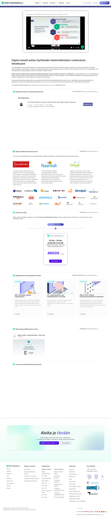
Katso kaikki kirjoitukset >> (91, 275)
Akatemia (61, 3)
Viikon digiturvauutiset (75, 486)
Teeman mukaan (58, 469)
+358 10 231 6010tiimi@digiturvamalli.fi (92, 470)
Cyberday (101, 514)
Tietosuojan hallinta (59, 497)
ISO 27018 (44, 497)
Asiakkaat (9, 473)
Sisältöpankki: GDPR (74, 496)
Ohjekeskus (72, 476)
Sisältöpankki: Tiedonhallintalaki (76, 501)
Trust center (72, 481)
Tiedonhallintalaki (46, 478)
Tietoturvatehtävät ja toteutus (29, 472)
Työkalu (37, 3)
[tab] (30, 228)
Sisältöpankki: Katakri (74, 498)
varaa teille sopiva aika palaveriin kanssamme (43, 85)
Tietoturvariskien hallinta (58, 472)
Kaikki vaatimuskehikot (46, 472)
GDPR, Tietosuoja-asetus (47, 491)
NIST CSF (44, 483)
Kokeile (8, 488)
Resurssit (52, 3)
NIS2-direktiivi (45, 481)
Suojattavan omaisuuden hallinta (59, 489)
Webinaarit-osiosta (44, 82)
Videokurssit (72, 484)
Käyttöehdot (72, 489)
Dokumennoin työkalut (30, 476)
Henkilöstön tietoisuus (57, 476)
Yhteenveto (27, 469)
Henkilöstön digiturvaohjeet (31, 478)
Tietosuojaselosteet (74, 491)
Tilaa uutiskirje (73, 474)
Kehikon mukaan (46, 469)
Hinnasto (45, 3)
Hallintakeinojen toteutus (58, 485)
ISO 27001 (44, 476)
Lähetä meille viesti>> (92, 151)
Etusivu (8, 468)
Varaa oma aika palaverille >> (90, 91)
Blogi (70, 479)
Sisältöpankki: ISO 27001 (75, 493)
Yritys (67, 3)
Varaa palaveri (10, 483)
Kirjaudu (9, 485)
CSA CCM (44, 485)
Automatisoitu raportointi (30, 481)
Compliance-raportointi (57, 481)
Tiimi (8, 476)
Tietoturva (9, 478)
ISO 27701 (44, 488)
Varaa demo (10, 481)
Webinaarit (72, 471)
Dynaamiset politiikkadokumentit (59, 493)
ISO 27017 (44, 495)
